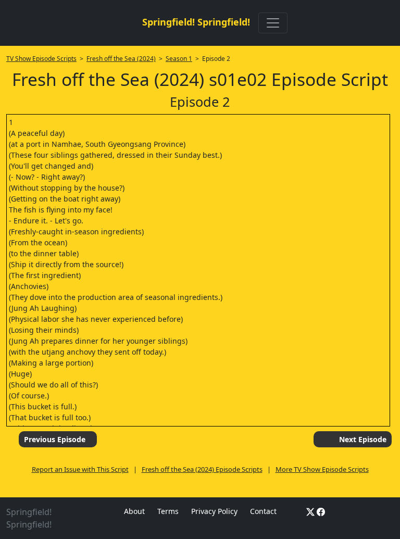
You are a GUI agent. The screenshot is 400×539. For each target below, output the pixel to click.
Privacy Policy (214, 511)
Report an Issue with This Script (80, 469)
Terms (168, 511)
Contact (263, 511)
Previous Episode (54, 439)
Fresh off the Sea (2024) (121, 58)
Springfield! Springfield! (196, 22)
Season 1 (179, 58)
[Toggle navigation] (273, 22)
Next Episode (362, 439)
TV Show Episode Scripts (41, 58)
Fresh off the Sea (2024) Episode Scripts (202, 469)
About (134, 511)
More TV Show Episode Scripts (322, 469)
